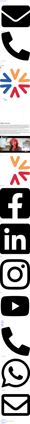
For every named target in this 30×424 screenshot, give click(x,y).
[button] (15, 65)
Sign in (1, 62)
